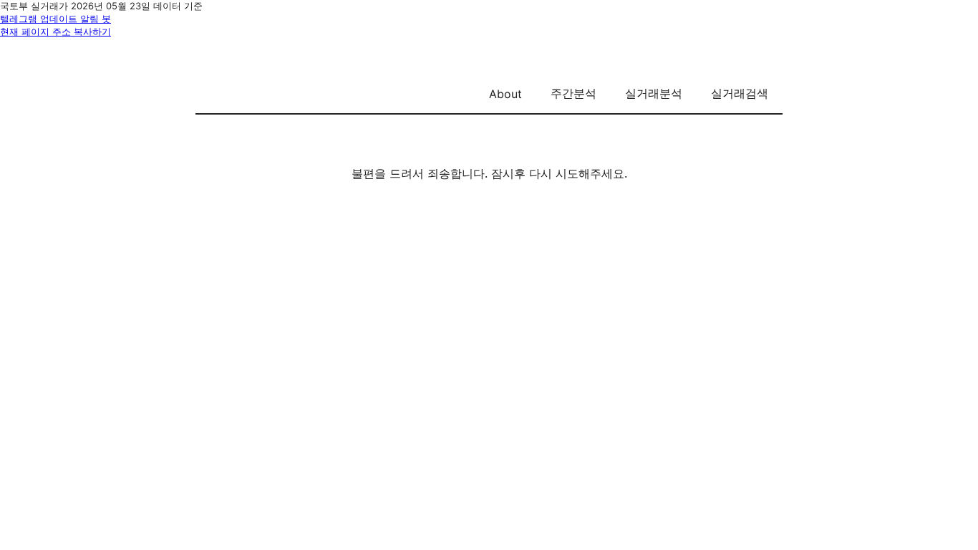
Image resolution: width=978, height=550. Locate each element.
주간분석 (573, 93)
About (505, 94)
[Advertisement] (489, 319)
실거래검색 (739, 93)
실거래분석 (653, 93)
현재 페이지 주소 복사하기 (55, 31)
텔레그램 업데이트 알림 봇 (55, 18)
